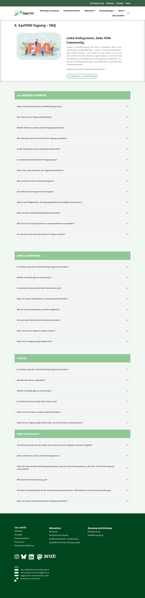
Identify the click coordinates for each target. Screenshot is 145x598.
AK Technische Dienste (59, 535)
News (128, 3)
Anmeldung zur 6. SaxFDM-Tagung (82, 76)
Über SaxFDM (118, 15)
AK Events (53, 531)
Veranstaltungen (106, 10)
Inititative (18, 531)
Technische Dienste (71, 10)
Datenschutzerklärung (24, 545)
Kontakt (119, 3)
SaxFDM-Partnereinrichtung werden (64, 542)
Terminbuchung (97, 3)
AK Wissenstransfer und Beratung (63, 539)
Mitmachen (89, 10)
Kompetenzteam (21, 538)
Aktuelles (18, 534)
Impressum (19, 542)
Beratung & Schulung (49, 10)
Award (121, 10)
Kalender (110, 3)
